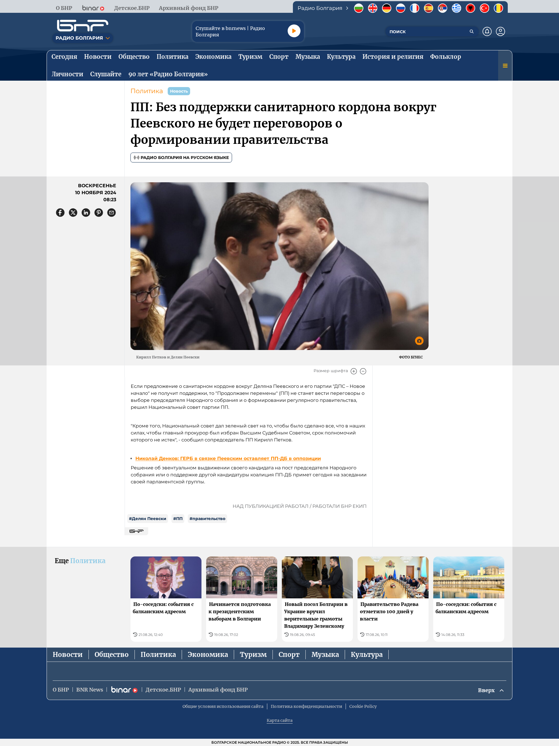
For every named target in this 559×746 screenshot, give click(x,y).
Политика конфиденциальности (306, 706)
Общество (112, 654)
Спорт (289, 654)
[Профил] (500, 31)
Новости (68, 654)
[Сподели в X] (73, 212)
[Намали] (363, 371)
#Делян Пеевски (147, 518)
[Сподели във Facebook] (60, 212)
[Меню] (505, 65)
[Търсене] (471, 31)
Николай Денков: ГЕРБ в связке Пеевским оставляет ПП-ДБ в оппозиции (228, 458)
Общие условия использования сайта (223, 706)
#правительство (207, 518)
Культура (367, 654)
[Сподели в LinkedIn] (86, 212)
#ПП (178, 518)
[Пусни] (294, 30)
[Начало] (82, 25)
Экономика (208, 654)
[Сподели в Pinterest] (98, 212)
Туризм (253, 654)
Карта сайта (280, 720)
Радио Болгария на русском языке (185, 157)
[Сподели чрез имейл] (111, 212)
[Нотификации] (487, 31)
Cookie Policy (363, 706)
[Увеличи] (353, 371)
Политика (146, 91)
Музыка (325, 654)
